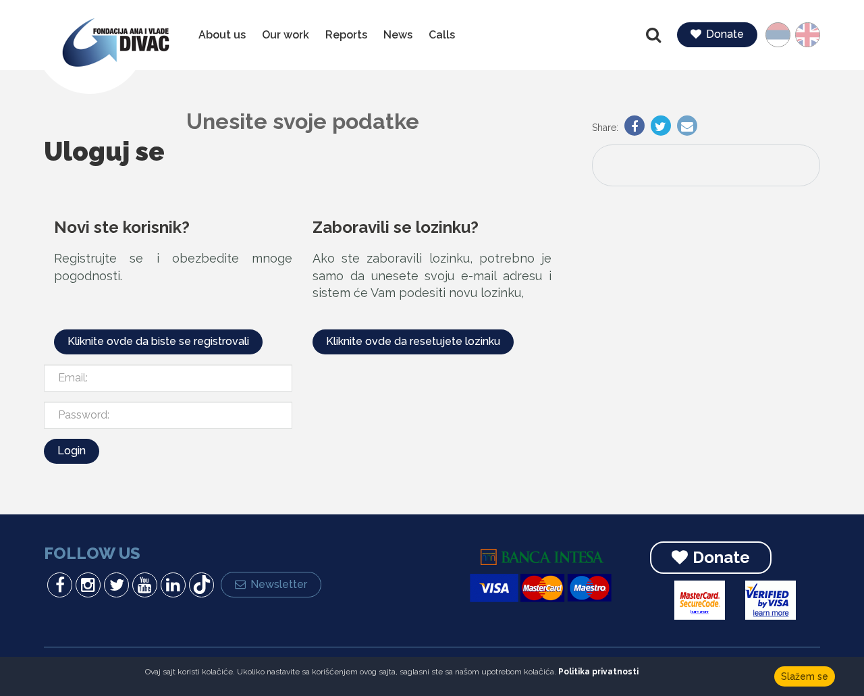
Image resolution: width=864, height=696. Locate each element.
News (397, 34)
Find (655, 35)
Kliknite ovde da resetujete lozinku (413, 341)
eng (803, 35)
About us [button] (222, 34)
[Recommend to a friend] (685, 127)
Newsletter (278, 584)
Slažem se (804, 676)
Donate (725, 34)
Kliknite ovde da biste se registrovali (158, 341)
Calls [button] (442, 34)
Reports (346, 34)
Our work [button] (285, 34)
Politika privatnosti (598, 671)
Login (71, 450)
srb (784, 35)
